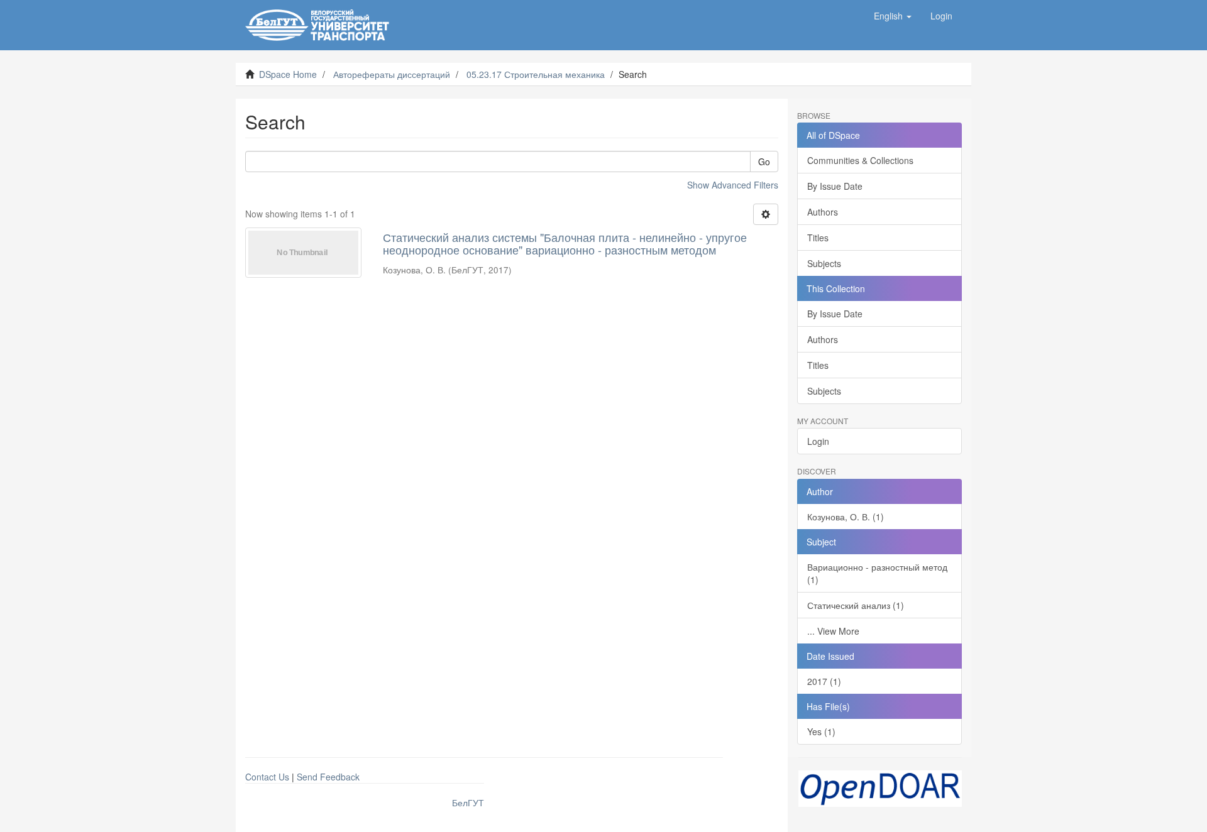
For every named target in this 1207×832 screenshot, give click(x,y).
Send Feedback (328, 776)
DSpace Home (288, 74)
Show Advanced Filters (732, 184)
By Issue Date (835, 186)
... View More (833, 631)
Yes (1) (821, 731)
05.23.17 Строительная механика (535, 74)
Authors (822, 211)
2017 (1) (824, 681)
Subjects (824, 263)
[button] (892, 15)
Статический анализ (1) (855, 605)
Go (764, 161)
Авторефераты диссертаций (391, 74)
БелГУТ (468, 802)
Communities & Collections (860, 160)
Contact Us (267, 776)
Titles (818, 237)
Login (818, 441)
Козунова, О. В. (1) (845, 516)
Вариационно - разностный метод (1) (877, 573)
